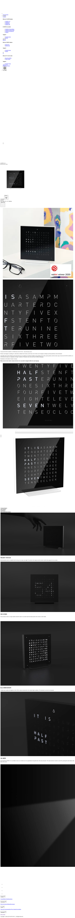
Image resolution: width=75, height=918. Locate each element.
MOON (4, 40)
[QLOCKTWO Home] (37, 880)
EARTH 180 (7, 24)
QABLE (6, 32)
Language (2, 199)
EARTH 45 (7, 22)
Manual (6, 37)
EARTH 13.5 (7, 21)
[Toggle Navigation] (3, 143)
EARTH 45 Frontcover (9, 31)
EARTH (4, 16)
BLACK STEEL (8, 58)
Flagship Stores (8, 36)
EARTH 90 (7, 23)
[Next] (0, 436)
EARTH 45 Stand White (9, 30)
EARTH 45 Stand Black (9, 29)
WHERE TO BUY (6, 65)
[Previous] (0, 435)
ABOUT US (5, 64)
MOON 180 (7, 45)
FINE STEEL (7, 59)
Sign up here (2, 914)
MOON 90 (7, 44)
